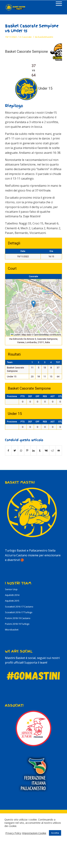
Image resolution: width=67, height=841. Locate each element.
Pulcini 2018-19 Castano (17, 618)
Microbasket (11, 629)
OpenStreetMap (41, 334)
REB (45, 396)
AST (52, 396)
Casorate (27, 36)
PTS (23, 396)
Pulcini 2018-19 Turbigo (17, 623)
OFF (37, 396)
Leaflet (16, 334)
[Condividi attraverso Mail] (59, 451)
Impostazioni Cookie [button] (34, 833)
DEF (30, 396)
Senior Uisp (11, 589)
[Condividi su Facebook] (8, 451)
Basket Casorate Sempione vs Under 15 (31, 28)
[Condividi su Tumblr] (40, 451)
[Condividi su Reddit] (52, 451)
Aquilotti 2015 (12, 600)
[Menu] (57, 3)
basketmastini (45, 36)
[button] (33, 304)
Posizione (12, 396)
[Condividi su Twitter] (15, 451)
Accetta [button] (55, 832)
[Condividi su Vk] (46, 451)
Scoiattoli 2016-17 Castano (19, 606)
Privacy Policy (13, 833)
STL (60, 396)
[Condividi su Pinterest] (27, 451)
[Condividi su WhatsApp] (21, 451)
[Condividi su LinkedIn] (34, 451)
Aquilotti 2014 (12, 595)
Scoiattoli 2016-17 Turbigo (18, 612)
